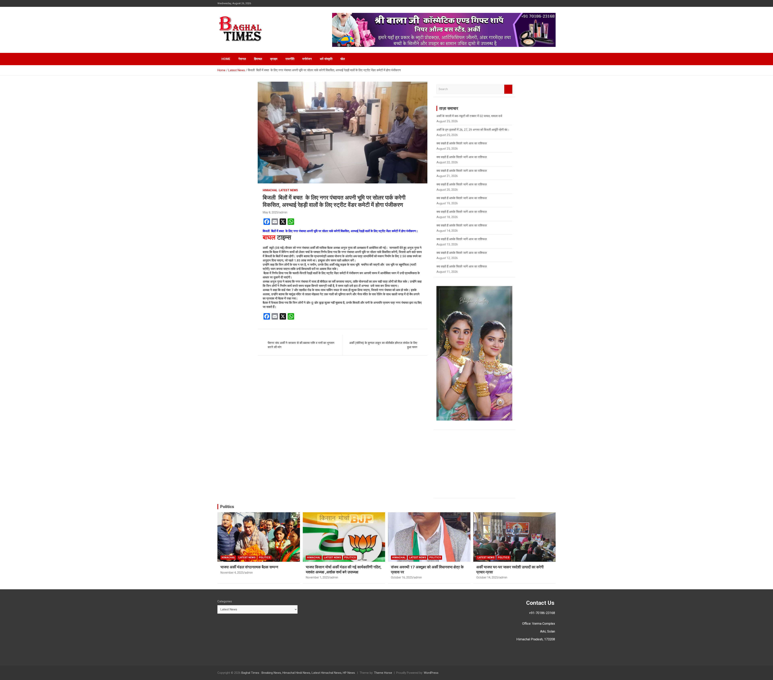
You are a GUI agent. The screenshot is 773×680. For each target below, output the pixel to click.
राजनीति (289, 59)
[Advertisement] (474, 467)
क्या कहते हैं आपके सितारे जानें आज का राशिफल (461, 157)
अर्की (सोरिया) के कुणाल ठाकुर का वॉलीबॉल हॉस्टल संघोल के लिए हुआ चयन (383, 345)
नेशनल (242, 59)
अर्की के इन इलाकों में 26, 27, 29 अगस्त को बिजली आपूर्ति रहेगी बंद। (472, 130)
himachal (270, 190)
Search (508, 89)
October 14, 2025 (487, 577)
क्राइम (273, 59)
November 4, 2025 (232, 572)
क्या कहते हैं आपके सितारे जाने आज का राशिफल (461, 143)
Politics (227, 506)
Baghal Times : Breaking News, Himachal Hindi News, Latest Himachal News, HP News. (298, 673)
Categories (224, 601)
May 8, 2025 (270, 212)
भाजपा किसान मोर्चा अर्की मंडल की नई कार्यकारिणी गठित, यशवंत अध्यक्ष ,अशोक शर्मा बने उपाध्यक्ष (343, 569)
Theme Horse (383, 673)
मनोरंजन (307, 59)
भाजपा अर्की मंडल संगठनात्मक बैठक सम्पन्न (249, 567)
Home (225, 59)
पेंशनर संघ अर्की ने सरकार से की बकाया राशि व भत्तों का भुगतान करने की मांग (301, 345)
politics (264, 557)
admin (283, 212)
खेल (342, 59)
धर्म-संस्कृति (326, 59)
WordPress (431, 673)
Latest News (288, 190)
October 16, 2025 (402, 577)
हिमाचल (258, 59)
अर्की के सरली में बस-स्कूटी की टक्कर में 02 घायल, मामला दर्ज (469, 116)
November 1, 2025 (317, 577)
